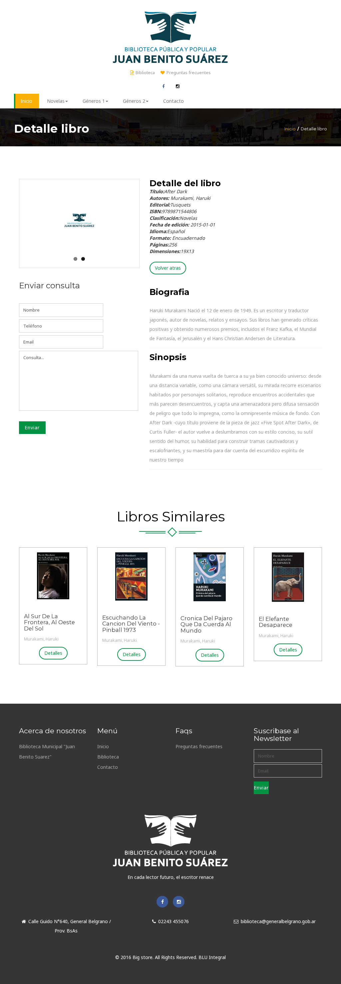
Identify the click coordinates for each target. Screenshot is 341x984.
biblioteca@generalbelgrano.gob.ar (278, 921)
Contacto (107, 767)
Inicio (290, 128)
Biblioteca (145, 72)
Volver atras (168, 268)
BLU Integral (212, 957)
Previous (20, 214)
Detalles (53, 653)
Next (138, 214)
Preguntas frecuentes (189, 72)
